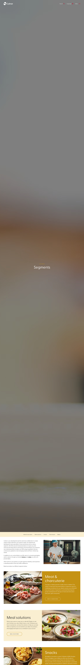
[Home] (8, 3)
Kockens (24, 557)
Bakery (59, 534)
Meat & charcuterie (27, 534)
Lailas (29, 557)
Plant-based (52, 534)
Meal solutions (38, 534)
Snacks (45, 534)
